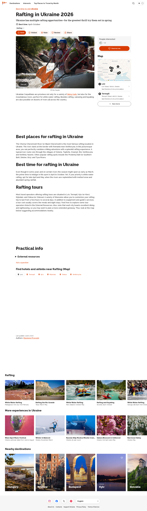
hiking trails (72, 94)
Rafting (19, 28)
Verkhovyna (77, 274)
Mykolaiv (53, 274)
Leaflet (111, 80)
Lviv (21, 274)
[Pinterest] (71, 501)
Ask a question (22, 263)
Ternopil (32, 274)
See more (116, 104)
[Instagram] (49, 501)
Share (69, 33)
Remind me (116, 48)
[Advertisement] (55, 117)
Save (22, 33)
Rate (46, 33)
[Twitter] (64, 501)
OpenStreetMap (119, 80)
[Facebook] (56, 501)
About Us (51, 507)
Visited (34, 33)
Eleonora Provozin (31, 338)
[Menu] (141, 3)
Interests (27, 3)
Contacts (59, 507)
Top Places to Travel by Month (46, 3)
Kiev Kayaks (56, 90)
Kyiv (42, 274)
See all (23, 84)
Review (57, 33)
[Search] (133, 3)
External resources (29, 256)
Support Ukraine (69, 507)
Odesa (64, 274)
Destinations (15, 3)
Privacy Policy (81, 507)
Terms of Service (93, 507)
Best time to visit (27, 9)
